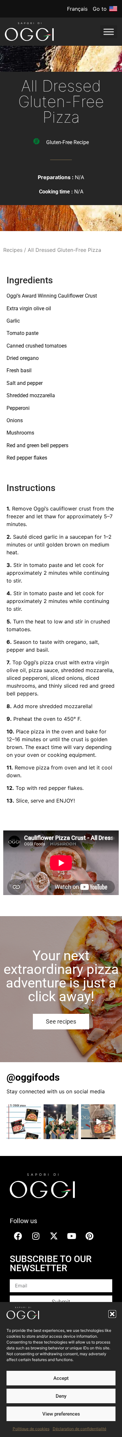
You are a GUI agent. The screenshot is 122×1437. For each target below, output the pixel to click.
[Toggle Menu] (108, 32)
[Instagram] (36, 1236)
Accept (61, 1378)
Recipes (12, 250)
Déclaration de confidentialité (79, 1428)
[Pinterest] (89, 1236)
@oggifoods (33, 1077)
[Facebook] (18, 1236)
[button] (112, 1314)
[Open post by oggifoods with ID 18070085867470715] (24, 1121)
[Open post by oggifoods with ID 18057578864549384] (61, 1121)
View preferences (61, 1414)
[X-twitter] (54, 1236)
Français (77, 9)
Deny (61, 1396)
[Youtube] (71, 1236)
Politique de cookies (31, 1428)
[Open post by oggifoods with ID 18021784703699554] (98, 1121)
